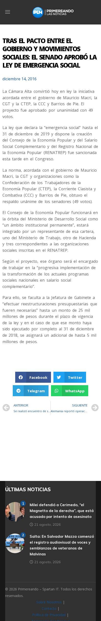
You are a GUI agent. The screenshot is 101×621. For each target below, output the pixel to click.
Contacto (49, 608)
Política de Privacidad (49, 614)
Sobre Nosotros (49, 602)
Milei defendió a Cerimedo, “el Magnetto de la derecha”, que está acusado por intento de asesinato (62, 510)
